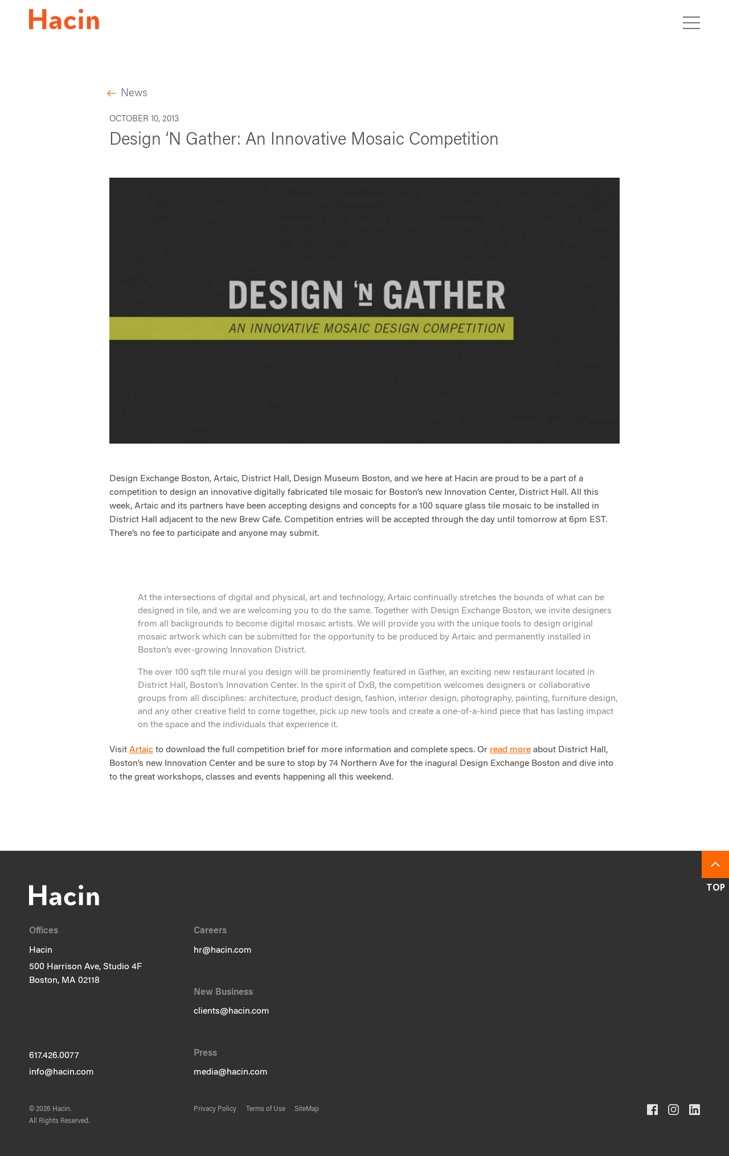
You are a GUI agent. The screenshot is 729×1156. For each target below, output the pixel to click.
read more (510, 750)
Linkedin (694, 1109)
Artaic (141, 750)
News (134, 93)
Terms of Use (265, 1109)
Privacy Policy (215, 1109)
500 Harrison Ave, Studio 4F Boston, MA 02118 (85, 973)
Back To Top (715, 864)
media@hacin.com (231, 1072)
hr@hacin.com (223, 950)
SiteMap (306, 1109)
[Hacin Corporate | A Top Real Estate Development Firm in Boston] (64, 21)
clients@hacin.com (231, 1011)
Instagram (673, 1109)
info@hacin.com (61, 1072)
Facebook (652, 1109)
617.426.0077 (54, 1055)
